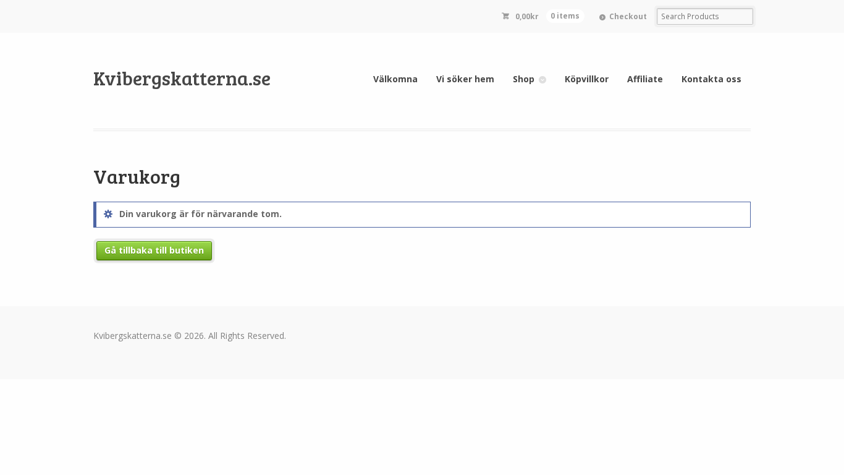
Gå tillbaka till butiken (154, 250)
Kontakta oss (711, 79)
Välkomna (395, 79)
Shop (523, 79)
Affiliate (645, 79)
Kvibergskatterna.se (182, 77)
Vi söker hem (465, 79)
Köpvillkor (587, 79)
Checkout (628, 16)
